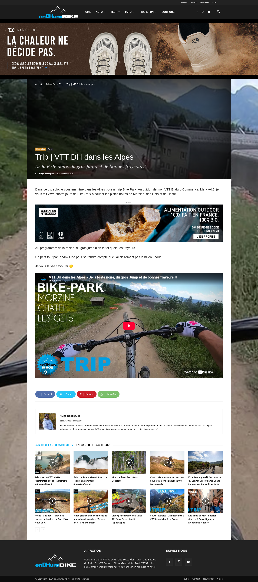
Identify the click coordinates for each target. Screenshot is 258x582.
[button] (218, 12)
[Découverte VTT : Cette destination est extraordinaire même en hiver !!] (52, 462)
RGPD (184, 2)
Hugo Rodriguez (46, 173)
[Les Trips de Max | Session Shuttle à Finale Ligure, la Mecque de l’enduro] (205, 501)
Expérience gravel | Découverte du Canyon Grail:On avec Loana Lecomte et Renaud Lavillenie (204, 481)
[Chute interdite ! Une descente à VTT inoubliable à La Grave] (167, 501)
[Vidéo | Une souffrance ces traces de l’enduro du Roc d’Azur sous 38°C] (52, 501)
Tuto (128, 12)
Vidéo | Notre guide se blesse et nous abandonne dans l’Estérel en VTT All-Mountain (90, 519)
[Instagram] (203, 12)
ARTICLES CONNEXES (54, 445)
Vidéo (214, 2)
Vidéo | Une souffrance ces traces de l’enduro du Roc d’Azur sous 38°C (52, 519)
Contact (193, 2)
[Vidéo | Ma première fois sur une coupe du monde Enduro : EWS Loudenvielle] (167, 462)
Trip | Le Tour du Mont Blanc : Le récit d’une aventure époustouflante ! (90, 481)
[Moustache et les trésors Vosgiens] (129, 462)
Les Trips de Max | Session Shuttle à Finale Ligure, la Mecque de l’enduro (202, 519)
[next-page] (43, 529)
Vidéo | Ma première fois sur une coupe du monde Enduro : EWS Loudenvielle (167, 481)
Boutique (167, 12)
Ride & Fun (147, 12)
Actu (99, 12)
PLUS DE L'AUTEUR (93, 445)
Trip (61, 84)
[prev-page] (37, 529)
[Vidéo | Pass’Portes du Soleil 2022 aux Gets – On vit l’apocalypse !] (129, 501)
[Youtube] (209, 12)
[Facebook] (197, 12)
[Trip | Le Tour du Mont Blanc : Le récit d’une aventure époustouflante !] (91, 462)
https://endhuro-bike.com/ (70, 421)
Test (114, 12)
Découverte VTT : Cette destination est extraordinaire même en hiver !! (51, 481)
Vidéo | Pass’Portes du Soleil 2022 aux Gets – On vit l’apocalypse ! (127, 519)
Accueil (38, 84)
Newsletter (204, 2)
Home (87, 12)
